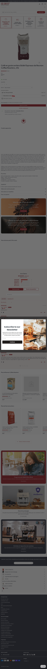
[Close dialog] (44, 321)
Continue (12, 342)
